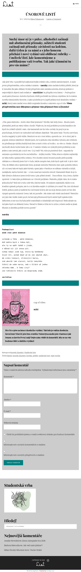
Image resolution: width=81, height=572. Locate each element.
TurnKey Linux (50, 571)
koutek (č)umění (19, 356)
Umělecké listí (30, 352)
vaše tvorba (55, 356)
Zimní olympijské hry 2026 (33, 540)
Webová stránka (11, 422)
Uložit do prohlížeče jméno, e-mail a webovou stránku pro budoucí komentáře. (41, 434)
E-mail (7, 411)
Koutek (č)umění (17, 352)
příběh (35, 356)
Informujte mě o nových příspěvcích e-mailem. (24, 455)
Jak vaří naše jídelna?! (33, 545)
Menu (77, 4)
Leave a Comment (53, 19)
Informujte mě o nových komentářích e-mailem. (25, 444)
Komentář (9, 376)
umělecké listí (44, 356)
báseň (9, 356)
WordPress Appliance (32, 571)
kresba (29, 356)
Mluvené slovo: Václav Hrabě (29, 550)
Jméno (7, 399)
